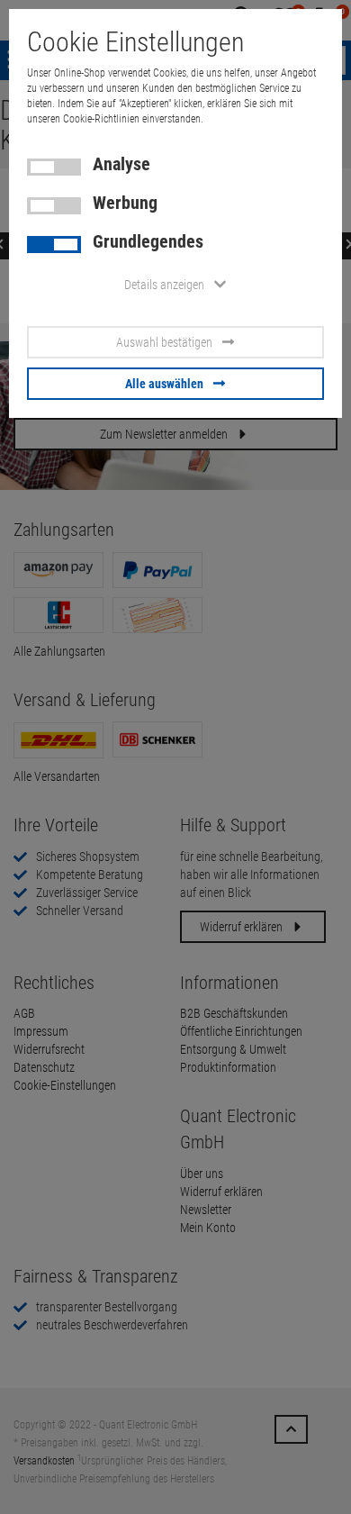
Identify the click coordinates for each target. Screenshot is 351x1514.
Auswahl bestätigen (164, 342)
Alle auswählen (164, 383)
